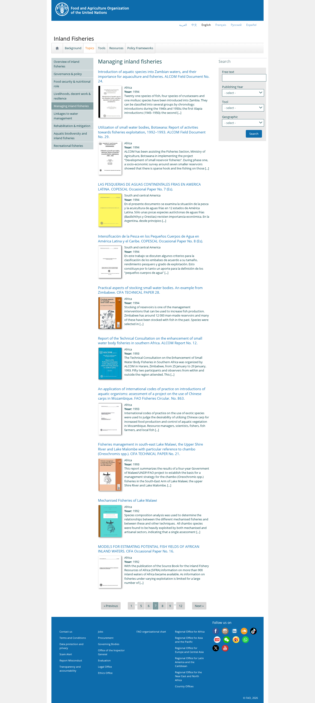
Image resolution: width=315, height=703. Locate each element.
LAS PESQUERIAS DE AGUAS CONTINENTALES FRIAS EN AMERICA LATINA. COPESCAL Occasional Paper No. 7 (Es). (149, 186)
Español (251, 25)
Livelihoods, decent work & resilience (72, 96)
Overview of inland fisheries (66, 64)
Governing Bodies (108, 644)
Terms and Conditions (72, 638)
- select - (230, 93)
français (220, 25)
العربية (183, 25)
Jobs (100, 631)
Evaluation (104, 660)
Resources (116, 48)
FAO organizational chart (151, 631)
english (206, 25)
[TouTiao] (217, 640)
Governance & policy (68, 74)
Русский (236, 25)
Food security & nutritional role (72, 83)
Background (73, 48)
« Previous (111, 606)
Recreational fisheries (68, 146)
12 (180, 606)
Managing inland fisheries (71, 106)
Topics (89, 48)
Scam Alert (65, 654)
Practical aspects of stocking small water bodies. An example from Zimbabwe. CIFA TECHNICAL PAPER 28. (150, 290)
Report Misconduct (70, 660)
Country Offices (184, 686)
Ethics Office (105, 673)
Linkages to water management (66, 116)
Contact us (65, 631)
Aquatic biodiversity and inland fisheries (70, 135)
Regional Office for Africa (190, 631)
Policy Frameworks (140, 48)
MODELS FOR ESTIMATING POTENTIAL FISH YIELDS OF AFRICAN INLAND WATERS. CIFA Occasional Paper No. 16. (148, 548)
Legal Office (105, 666)
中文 (194, 25)
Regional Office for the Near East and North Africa (188, 676)
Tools (101, 48)
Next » (199, 606)
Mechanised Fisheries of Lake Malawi (127, 500)
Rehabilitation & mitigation (72, 126)
